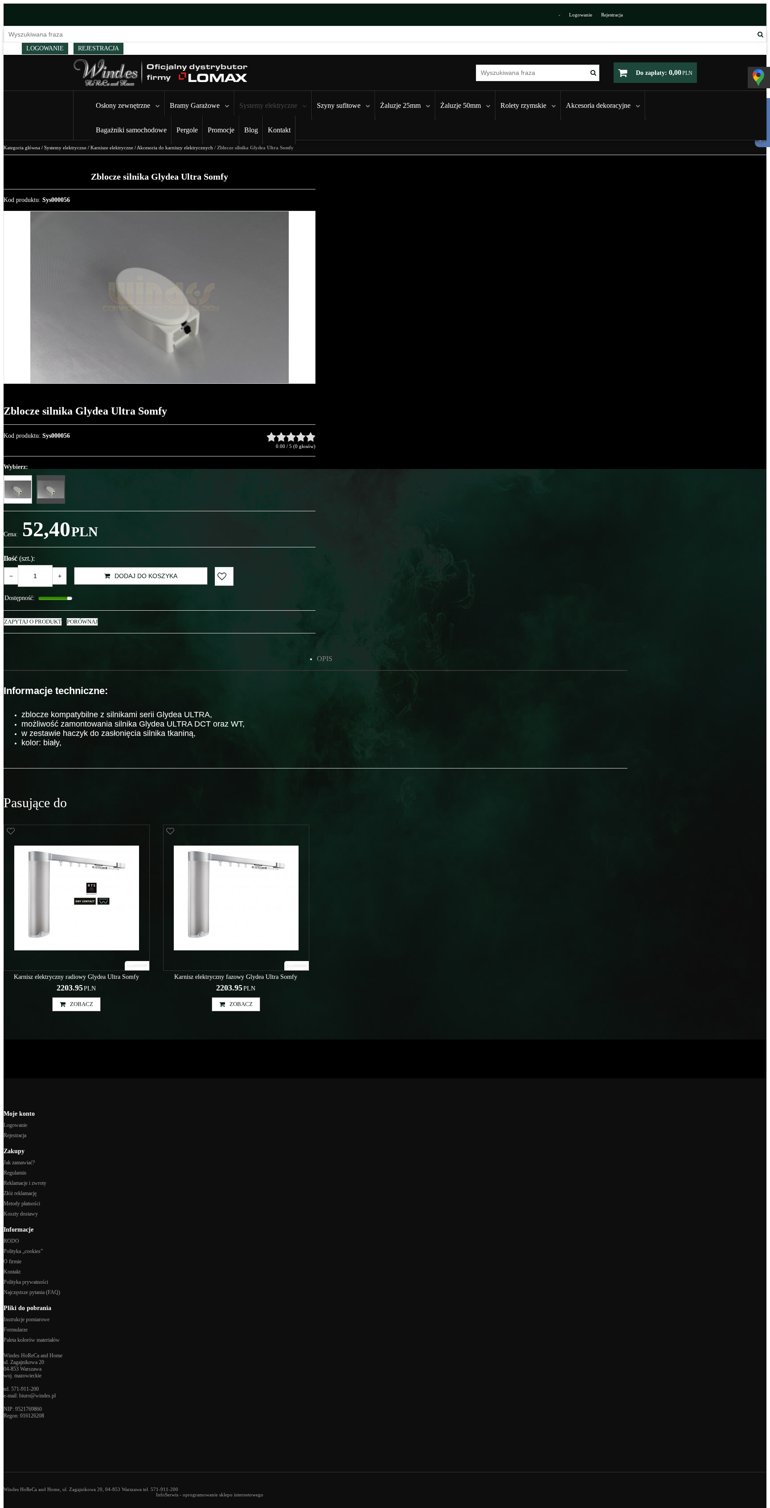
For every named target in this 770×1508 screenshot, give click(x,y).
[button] (324, 659)
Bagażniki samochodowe (131, 130)
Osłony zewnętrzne (123, 105)
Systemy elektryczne (268, 105)
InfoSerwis (167, 1494)
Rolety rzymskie (523, 105)
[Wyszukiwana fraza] (760, 34)
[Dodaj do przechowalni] (224, 576)
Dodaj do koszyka (146, 575)
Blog (251, 130)
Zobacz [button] (81, 1004)
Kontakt (279, 130)
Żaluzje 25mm (400, 105)
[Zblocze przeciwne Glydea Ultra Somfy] (18, 489)
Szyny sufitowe (338, 105)
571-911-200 (25, 1389)
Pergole (187, 130)
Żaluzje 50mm (460, 105)
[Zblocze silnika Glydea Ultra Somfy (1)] (159, 297)
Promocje (221, 130)
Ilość (19, 558)
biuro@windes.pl (37, 1396)
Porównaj (82, 621)
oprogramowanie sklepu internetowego (223, 1494)
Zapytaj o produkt (32, 621)
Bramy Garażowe (195, 105)
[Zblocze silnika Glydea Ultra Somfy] (51, 489)
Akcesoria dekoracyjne (598, 105)
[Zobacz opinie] (290, 437)
